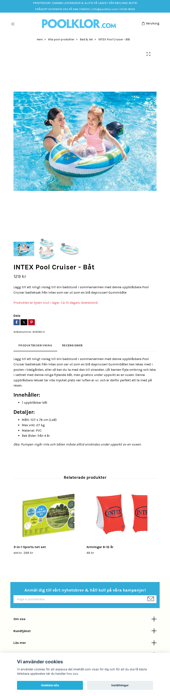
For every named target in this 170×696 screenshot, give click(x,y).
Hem (40, 39)
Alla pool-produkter (61, 39)
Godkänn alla (50, 685)
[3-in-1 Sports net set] (48, 516)
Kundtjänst (22, 631)
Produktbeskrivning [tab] (35, 345)
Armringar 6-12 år (99, 547)
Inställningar (120, 685)
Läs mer (19, 643)
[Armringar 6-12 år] (121, 516)
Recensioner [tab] (72, 345)
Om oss (19, 619)
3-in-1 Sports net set (29, 547)
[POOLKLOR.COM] (79, 24)
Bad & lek (86, 39)
